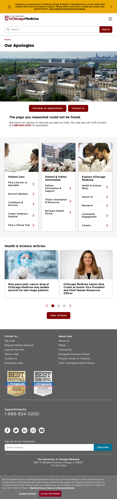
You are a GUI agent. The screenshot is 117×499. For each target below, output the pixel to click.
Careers (86, 225)
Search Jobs (12, 354)
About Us (87, 197)
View (52, 9)
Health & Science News (91, 187)
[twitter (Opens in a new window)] (16, 430)
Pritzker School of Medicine (74, 358)
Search (106, 29)
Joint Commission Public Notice (76, 363)
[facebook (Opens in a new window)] (7, 430)
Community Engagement (89, 215)
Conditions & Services (15, 204)
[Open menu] (110, 18)
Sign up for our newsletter (20, 441)
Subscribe (103, 447)
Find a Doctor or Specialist (17, 184)
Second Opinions (18, 194)
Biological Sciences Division (74, 354)
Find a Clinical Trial (19, 225)
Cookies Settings (27, 494)
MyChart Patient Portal (54, 212)
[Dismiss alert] (111, 6)
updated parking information (70, 9)
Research (87, 205)
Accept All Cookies (50, 494)
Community (65, 349)
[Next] (69, 305)
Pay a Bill (10, 340)
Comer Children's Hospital (18, 215)
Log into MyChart (14, 349)
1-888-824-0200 (21, 125)
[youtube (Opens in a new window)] (42, 430)
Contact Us (78, 108)
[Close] (112, 480)
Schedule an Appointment (48, 108)
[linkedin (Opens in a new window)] (24, 430)
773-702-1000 (58, 465)
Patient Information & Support (53, 188)
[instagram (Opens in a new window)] (33, 430)
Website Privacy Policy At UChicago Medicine (52, 488)
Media (61, 345)
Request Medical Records (19, 345)
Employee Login (14, 363)
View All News (58, 315)
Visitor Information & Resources (56, 201)
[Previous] (48, 305)
